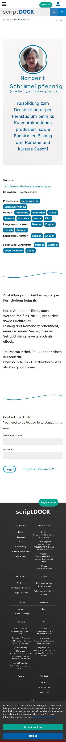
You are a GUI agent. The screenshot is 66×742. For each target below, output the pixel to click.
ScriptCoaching (20, 665)
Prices (21, 541)
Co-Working (20, 546)
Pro (44, 622)
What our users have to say (44, 593)
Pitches (44, 576)
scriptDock (21, 525)
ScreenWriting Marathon (20, 653)
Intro (20, 609)
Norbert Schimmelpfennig (22, 19)
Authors (7, 19)
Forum (21, 676)
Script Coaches (21, 592)
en (61, 20)
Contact (44, 676)
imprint (44, 682)
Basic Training (20, 631)
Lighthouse (44, 640)
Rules (44, 609)
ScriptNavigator (44, 651)
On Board (20, 576)
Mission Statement (21, 551)
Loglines (21, 602)
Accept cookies (33, 727)
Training (21, 622)
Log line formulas (20, 613)
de (57, 20)
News (20, 532)
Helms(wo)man (44, 545)
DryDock (44, 602)
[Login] (58, 4)
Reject (33, 735)
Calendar (21, 537)
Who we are (20, 556)
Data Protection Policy (44, 717)
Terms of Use (44, 687)
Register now (45, 5)
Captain (44, 558)
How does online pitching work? (44, 585)
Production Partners (20, 588)
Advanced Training (21, 640)
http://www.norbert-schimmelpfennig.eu (27, 186)
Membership (44, 525)
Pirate (44, 534)
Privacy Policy (44, 692)
